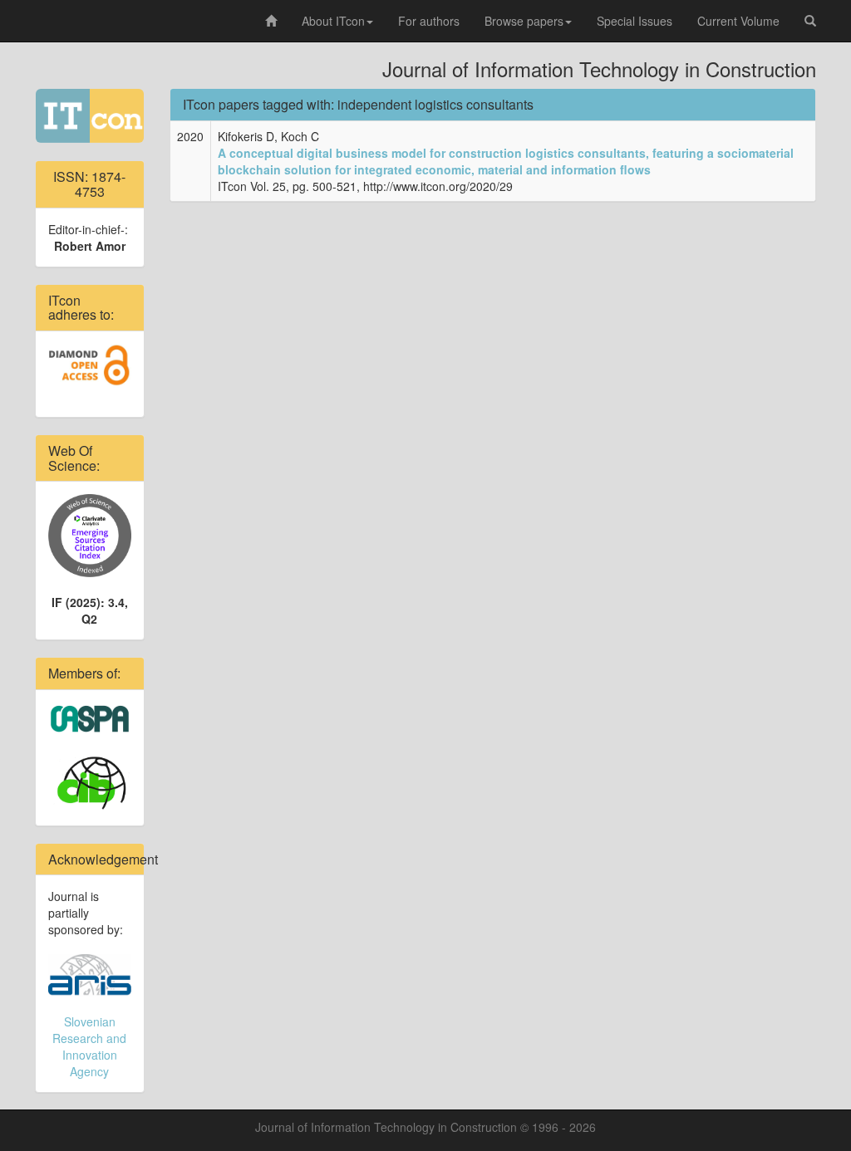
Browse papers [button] (524, 20)
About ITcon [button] (333, 20)
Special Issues (634, 20)
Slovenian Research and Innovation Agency (89, 1046)
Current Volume (738, 20)
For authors (429, 20)
